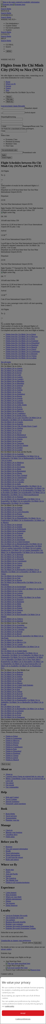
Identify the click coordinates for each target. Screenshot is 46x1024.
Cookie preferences (22, 1019)
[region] (23, 1000)
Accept (23, 1013)
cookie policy (9, 1006)
